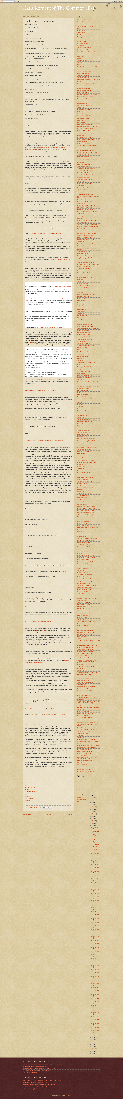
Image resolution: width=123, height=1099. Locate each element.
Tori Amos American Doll (83, 517)
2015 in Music (80, 214)
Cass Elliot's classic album (83, 430)
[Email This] (44, 808)
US (37, 630)
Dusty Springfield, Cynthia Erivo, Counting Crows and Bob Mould (87, 754)
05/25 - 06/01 (96, 958)
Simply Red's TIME (82, 684)
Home (49, 814)
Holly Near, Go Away (82, 305)
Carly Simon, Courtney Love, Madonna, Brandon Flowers (36, 1070)
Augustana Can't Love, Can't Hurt (85, 477)
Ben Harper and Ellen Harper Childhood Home (88, 264)
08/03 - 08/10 (96, 922)
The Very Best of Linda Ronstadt (85, 481)
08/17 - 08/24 (96, 915)
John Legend (80, 185)
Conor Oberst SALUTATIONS (84, 179)
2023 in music (80, 709)
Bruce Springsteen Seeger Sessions (86, 557)
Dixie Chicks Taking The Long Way (85, 555)
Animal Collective (81, 322)
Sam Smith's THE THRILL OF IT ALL (86, 168)
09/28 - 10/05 (96, 893)
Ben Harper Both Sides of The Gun (85, 561)
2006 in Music (80, 531)
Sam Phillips (80, 292)
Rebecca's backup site (82, 69)
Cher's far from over (82, 384)
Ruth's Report (80, 39)
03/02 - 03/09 (96, 1001)
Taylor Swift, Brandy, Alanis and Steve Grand (88, 84)
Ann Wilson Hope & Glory (83, 495)
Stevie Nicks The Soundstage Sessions (87, 447)
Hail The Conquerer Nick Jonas (84, 623)
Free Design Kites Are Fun (83, 542)
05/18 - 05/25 (96, 962)
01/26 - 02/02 (96, 1020)
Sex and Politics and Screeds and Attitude (87, 24)
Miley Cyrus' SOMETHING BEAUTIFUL (87, 747)
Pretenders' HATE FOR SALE (84, 88)
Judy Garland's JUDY (82, 103)
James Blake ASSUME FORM (84, 118)
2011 (93, 1039)
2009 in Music (80, 417)
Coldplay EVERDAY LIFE (83, 109)
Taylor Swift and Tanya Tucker (84, 113)
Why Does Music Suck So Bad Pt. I (86, 606)
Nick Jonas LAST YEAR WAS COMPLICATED (84, 202)
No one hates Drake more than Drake (86, 205)
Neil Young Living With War (84, 546)
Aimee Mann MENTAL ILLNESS (85, 175)
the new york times (30, 787)
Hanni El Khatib (81, 298)
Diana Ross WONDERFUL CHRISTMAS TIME (88, 139)
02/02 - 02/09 (96, 1016)
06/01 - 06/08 (96, 954)
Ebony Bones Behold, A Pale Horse (86, 294)
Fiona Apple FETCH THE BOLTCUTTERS (87, 101)
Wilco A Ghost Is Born (82, 611)
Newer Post (27, 814)
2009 (93, 1044)
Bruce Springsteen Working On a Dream (87, 462)
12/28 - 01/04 (96, 827)
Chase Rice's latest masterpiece (85, 760)
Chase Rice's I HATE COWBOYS (85, 678)
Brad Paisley (80, 279)
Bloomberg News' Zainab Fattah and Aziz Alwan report (40, 390)
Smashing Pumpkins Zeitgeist (84, 493)
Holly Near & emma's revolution (85, 426)
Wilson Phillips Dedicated (83, 332)
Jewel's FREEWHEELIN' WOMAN (85, 649)
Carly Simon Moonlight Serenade (85, 591)
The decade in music (82, 415)
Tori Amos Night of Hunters (83, 354)
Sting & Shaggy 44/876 (83, 154)
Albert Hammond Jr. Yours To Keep (85, 514)
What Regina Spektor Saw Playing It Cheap (87, 328)
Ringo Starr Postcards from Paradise (86, 237)
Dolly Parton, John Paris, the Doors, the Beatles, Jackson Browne (39, 1068)
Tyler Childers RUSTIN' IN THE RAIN (86, 697)
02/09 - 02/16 (96, 1012)
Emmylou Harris (81, 373)
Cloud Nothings (81, 270)
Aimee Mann (80, 56)
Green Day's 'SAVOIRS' (83, 711)
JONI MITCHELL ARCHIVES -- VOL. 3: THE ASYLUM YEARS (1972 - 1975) (88, 702)
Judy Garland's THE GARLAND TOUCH (87, 682)
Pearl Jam (79, 553)
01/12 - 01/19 (96, 1027)
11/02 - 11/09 (96, 875)
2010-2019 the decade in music (85, 105)
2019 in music (80, 107)
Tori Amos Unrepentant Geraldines (85, 262)
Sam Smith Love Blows (83, 75)
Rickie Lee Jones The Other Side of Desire (87, 226)
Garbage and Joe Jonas (83, 749)
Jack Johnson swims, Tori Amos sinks (86, 658)
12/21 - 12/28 (96, 831)
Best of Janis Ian (81, 464)
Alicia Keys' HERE (81, 190)
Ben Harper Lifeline (82, 504)
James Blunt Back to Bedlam (84, 574)
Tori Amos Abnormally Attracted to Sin (86, 441)
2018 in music (80, 135)
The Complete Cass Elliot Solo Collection (87, 585)
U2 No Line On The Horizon (84, 451)
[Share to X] (47, 808)
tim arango (27, 789)
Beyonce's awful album (83, 283)
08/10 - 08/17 (96, 918)
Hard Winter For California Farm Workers (58, 716)
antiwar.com (28, 796)
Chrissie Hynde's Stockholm (84, 260)
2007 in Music (80, 491)
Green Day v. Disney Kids (83, 617)
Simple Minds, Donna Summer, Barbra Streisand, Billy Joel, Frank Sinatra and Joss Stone (88, 661)
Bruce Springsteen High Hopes (84, 277)
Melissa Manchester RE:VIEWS (85, 713)
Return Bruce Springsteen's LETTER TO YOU (88, 79)
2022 (93, 807)
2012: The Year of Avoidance (84, 54)
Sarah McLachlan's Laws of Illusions (86, 399)
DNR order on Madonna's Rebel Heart (86, 239)
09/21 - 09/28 (96, 896)
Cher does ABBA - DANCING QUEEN (86, 145)
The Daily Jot (80, 37)
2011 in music (80, 349)
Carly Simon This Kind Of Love (84, 483)
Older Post (70, 814)
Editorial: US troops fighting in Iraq (49, 379)
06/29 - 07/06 (96, 940)
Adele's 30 (79, 638)
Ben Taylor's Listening (82, 275)
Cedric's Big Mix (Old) (82, 49)
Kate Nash (80, 404)
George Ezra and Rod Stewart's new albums (88, 655)
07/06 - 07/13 (96, 936)
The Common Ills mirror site (84, 71)
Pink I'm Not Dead (81, 549)
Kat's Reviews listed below (83, 73)
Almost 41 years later (82, 615)
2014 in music (80, 241)
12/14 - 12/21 (96, 853)
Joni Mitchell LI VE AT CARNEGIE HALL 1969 (88, 641)
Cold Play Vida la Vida (82, 479)
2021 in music (80, 643)
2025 (93, 800)
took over (61, 333)
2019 (93, 814)
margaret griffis (29, 798)
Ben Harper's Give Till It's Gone (85, 367)
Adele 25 (79, 218)
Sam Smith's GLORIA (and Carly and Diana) (88, 672)
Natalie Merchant (81, 408)
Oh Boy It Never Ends (82, 43)
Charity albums (81, 453)
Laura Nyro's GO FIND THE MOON (85, 634)
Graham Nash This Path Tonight (85, 209)
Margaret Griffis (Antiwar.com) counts (35, 709)
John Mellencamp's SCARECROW (85, 150)
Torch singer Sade (81, 411)
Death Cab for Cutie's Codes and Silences (87, 364)
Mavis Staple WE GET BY (83, 122)
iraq (26, 784)
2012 (93, 1037)
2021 (93, 809)
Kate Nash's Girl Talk (82, 307)
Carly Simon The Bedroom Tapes (85, 235)
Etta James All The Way (83, 564)
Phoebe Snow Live (81, 466)
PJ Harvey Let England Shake (84, 377)
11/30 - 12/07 (96, 860)
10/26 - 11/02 (96, 878)
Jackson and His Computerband (85, 290)
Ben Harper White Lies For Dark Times (86, 438)
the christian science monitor (32, 791)
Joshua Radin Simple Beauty (84, 449)
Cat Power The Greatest (83, 568)
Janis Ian (79, 58)
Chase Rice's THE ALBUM (83, 628)
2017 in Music (80, 162)
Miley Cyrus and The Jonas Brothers (86, 686)
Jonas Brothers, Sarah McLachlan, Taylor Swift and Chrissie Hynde (87, 758)
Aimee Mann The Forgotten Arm (85, 587)
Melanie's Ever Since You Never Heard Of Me (88, 381)
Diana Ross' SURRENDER (83, 680)
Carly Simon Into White (83, 529)
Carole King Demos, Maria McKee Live (86, 326)
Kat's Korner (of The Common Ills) (58, 7)
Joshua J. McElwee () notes (46, 233)
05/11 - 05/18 (96, 965)
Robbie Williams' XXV (82, 664)
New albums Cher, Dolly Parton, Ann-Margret (88, 707)
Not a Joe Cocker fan (48, 48)
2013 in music (80, 281)
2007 (93, 1049)
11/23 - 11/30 (96, 864)
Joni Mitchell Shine (82, 499)
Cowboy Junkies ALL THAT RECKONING (87, 152)
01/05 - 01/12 (96, 1030)
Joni (94, 839)
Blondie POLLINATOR (82, 172)
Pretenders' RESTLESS (83, 699)
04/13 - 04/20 (96, 980)
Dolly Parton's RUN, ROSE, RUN (85, 647)
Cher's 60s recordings (82, 394)
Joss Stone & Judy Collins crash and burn (87, 645)
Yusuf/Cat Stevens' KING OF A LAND (86, 691)
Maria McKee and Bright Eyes (84, 81)
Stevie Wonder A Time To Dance (85, 579)
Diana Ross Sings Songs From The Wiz (87, 211)
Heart (78, 392)
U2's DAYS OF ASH (82, 765)
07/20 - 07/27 (96, 929)
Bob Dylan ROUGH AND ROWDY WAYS (87, 94)
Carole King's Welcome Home (84, 339)
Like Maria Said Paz (82, 34)
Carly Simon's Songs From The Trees (86, 220)
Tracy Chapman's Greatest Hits (85, 216)
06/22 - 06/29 (96, 944)
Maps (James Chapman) (83, 296)
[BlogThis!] (45, 808)
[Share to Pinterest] (50, 808)
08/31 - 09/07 (96, 907)
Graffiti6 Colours (81, 341)
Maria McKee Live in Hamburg (84, 613)
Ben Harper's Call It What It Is (84, 207)
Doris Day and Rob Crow (83, 352)
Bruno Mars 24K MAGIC (83, 187)
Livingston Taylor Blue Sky (83, 266)
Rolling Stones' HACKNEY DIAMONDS (86, 705)
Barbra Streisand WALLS (83, 141)
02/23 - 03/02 (96, 1005)
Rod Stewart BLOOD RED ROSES (85, 137)
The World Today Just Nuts (84, 47)
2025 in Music (80, 762)
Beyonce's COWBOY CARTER (84, 715)
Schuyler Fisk (80, 458)
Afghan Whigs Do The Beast (84, 268)
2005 (93, 1053)
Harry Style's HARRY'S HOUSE (85, 651)
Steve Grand (80, 231)
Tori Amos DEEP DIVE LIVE (84, 733)
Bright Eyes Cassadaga (83, 521)
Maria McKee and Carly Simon (30, 1072)
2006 (93, 1051)
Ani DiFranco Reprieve (82, 536)
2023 (93, 804)
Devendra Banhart (81, 309)
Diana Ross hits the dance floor (85, 92)
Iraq (45, 630)
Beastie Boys (80, 358)
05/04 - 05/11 (96, 969)
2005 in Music (80, 570)
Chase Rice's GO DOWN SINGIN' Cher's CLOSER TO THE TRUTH (87, 730)
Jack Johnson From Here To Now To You (87, 285)
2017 (93, 818)
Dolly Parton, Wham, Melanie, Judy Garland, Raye (35, 1066)
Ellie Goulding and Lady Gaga (84, 90)
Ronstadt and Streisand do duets (85, 243)
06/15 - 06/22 (96, 947)
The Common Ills (81, 19)
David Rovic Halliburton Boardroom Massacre (88, 534)
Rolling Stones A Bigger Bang (84, 581)
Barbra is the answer (82, 423)
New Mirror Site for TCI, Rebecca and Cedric (88, 66)
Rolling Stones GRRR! (82, 315)
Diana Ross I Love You (83, 525)
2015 (93, 823)
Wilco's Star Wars (81, 228)
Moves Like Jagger (82, 347)
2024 (93, 802)
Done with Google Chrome (95, 836)
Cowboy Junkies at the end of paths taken (87, 508)
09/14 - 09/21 (96, 900)
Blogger (69, 1095)
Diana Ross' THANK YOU (83, 636)
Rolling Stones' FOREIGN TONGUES (86, 771)
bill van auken (28, 786)
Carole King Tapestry (82, 600)
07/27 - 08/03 (96, 925)
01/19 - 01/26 (96, 1023)
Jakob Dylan (80, 406)
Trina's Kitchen (81, 32)
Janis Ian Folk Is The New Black (85, 544)
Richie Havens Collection (83, 559)
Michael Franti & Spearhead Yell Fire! (86, 540)
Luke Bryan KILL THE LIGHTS (84, 177)
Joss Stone (80, 360)
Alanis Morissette (81, 320)
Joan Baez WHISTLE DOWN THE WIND (87, 160)
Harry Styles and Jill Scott (83, 767)
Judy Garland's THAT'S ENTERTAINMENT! (87, 720)
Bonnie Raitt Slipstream (83, 330)
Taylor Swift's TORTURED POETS (85, 717)
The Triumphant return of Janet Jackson (87, 222)
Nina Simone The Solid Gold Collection (86, 566)
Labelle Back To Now (82, 470)
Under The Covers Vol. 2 (83, 428)
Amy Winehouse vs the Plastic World (86, 362)
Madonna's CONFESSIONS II (84, 769)
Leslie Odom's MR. (82, 111)
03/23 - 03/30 (96, 991)
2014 (93, 825)
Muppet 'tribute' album (82, 356)
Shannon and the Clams (83, 300)
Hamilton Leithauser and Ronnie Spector (87, 96)
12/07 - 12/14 (96, 857)
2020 (93, 811)
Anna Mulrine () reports (38, 621)
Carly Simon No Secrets (83, 572)
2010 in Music (80, 379)
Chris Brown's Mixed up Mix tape (85, 194)
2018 (93, 816)
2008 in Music (80, 468)
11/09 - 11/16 (96, 871)
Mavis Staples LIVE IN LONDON (85, 128)
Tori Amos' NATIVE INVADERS (85, 170)
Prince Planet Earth (82, 497)
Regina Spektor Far (82, 436)
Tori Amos (79, 62)
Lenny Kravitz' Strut (82, 255)
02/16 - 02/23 (96, 1009)
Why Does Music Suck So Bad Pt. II (86, 608)
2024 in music (80, 737)
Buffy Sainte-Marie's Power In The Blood (87, 233)
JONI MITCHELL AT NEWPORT (85, 693)
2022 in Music (80, 670)
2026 (93, 797)
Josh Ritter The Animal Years (84, 551)
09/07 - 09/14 (96, 904)
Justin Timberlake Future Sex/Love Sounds (87, 538)
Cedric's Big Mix (81, 30)
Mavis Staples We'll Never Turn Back (86, 510)
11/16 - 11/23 (96, 867)
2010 (93, 1042)
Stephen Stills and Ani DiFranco (85, 502)
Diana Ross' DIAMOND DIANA (84, 164)
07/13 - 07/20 (96, 933)
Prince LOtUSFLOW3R (83, 445)
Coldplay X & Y (81, 593)
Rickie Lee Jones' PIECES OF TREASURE (87, 688)
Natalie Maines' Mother (82, 302)
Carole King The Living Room (84, 589)
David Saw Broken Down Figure (85, 443)
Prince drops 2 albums (82, 253)
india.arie (79, 455)
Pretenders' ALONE (82, 192)
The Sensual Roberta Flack (84, 343)
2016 (93, 821)
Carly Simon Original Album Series (85, 258)
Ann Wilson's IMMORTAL (83, 148)
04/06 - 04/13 (96, 983)
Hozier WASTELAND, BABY (84, 131)
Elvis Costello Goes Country (84, 434)
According (33, 342)
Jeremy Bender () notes (51, 327)
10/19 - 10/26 (96, 882)
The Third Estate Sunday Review (85, 22)
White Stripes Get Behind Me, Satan (86, 596)
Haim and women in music (83, 86)
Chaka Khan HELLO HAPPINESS (85, 133)
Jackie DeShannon (82, 60)
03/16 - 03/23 (96, 994)
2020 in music (80, 619)
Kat (80, 797)
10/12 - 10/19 (96, 886)
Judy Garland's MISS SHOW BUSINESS (87, 621)
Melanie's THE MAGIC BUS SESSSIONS (87, 722)
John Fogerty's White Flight (84, 432)
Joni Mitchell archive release (84, 77)
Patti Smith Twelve (82, 519)
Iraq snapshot (38, 125)
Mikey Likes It (80, 28)
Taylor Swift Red (81, 311)
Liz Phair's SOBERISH (82, 626)
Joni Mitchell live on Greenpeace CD (86, 419)
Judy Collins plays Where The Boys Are (87, 224)
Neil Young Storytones (82, 246)
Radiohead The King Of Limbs (84, 375)
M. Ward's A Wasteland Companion (85, 335)
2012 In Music (80, 313)
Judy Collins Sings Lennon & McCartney (87, 506)
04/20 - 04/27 (96, 976)
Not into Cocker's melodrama (96, 843)
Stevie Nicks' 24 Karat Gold (84, 251)
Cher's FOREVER (81, 727)
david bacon (28, 800)
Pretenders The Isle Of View (84, 273)
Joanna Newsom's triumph (83, 413)
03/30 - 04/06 (96, 987)
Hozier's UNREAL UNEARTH (84, 695)
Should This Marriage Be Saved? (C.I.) (86, 52)
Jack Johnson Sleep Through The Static (87, 485)
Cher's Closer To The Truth (83, 287)
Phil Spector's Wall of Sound (84, 369)
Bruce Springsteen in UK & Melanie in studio (88, 745)
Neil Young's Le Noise (82, 390)
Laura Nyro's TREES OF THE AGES (86, 632)
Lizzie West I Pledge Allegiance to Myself (87, 527)
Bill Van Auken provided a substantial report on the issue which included (44, 440)
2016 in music (80, 181)
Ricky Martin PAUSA (82, 99)
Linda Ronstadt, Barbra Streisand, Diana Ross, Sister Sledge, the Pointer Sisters (42, 1064)
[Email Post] (41, 807)
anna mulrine (28, 793)
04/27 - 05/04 (96, 973)
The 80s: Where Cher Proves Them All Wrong (88, 386)
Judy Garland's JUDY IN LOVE (84, 653)
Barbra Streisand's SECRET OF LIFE (86, 751)
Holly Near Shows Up (82, 523)
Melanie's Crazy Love (82, 396)
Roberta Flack (80, 64)
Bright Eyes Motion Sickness (84, 576)
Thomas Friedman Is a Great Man (85, 26)
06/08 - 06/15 (96, 951)
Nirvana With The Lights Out (84, 604)
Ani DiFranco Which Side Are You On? (86, 345)
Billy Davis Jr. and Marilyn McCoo (85, 630)
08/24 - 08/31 (96, 911)
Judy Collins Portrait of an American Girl (87, 598)
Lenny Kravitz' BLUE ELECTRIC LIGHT (87, 739)
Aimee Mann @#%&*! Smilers (84, 475)
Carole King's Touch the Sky (84, 337)
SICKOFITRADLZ (81, 41)
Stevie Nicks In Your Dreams (84, 371)
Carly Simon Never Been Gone (84, 421)
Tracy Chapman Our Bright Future (85, 460)
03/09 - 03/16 (96, 998)
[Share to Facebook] (49, 808)
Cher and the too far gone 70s (84, 388)
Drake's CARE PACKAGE (83, 116)
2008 (93, 1046)
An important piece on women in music (96, 848)
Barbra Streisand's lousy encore (85, 199)
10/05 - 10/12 (96, 889)
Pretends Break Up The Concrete (85, 473)
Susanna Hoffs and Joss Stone (85, 324)
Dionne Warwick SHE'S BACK (84, 124)
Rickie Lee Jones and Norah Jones (85, 512)
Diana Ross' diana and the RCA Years (86, 183)
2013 (93, 1035)
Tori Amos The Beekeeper (83, 602)
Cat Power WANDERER (83, 143)
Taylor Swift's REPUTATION (84, 166)
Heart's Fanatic (81, 317)
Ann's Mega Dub (81, 45)
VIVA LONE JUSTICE (82, 735)
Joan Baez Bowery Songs (83, 583)
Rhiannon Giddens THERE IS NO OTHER (87, 126)
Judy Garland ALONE (82, 120)
